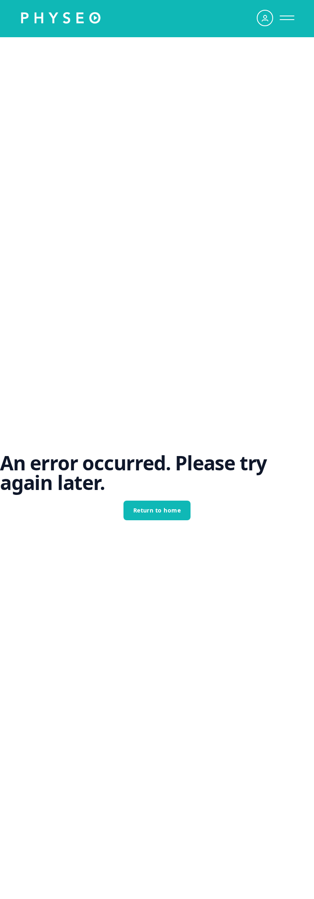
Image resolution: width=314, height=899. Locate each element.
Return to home (157, 510)
